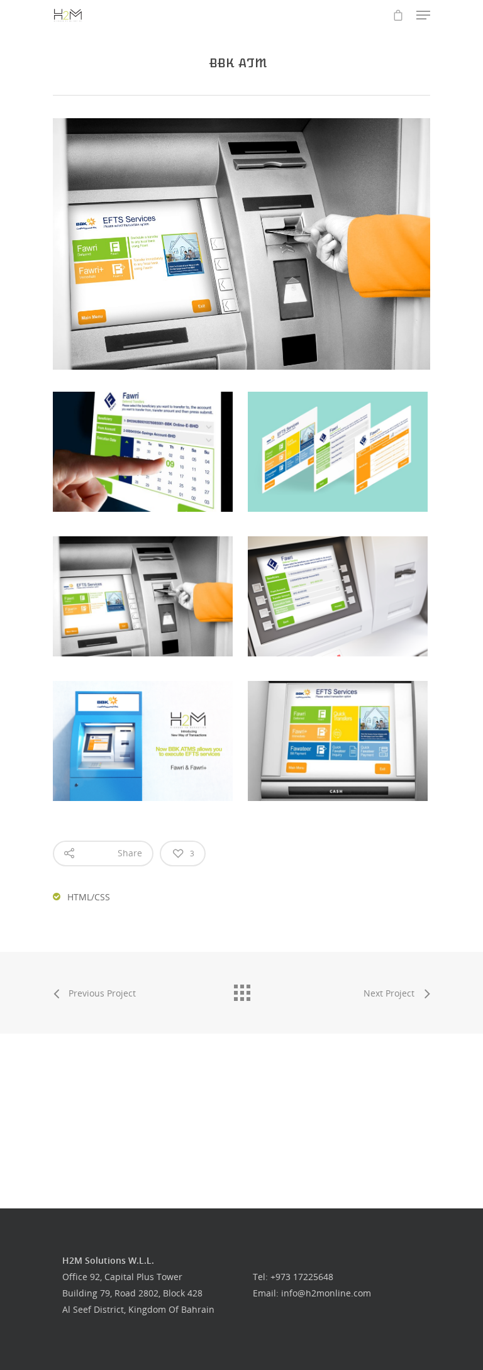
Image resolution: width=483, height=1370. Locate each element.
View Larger (146, 442)
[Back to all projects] (241, 989)
